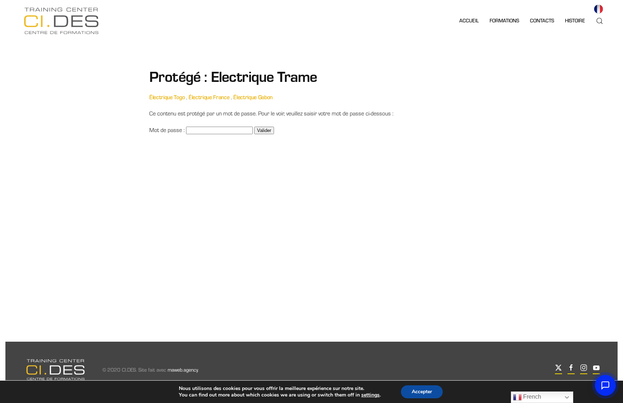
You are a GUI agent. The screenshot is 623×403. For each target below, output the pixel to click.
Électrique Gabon (253, 97)
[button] (599, 21)
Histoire (575, 20)
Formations (504, 20)
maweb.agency (183, 369)
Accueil (469, 20)
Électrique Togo (167, 97)
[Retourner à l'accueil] (61, 21)
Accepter (422, 391)
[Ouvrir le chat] (605, 385)
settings (370, 395)
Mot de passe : (167, 129)
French (531, 397)
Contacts (542, 20)
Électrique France (209, 97)
